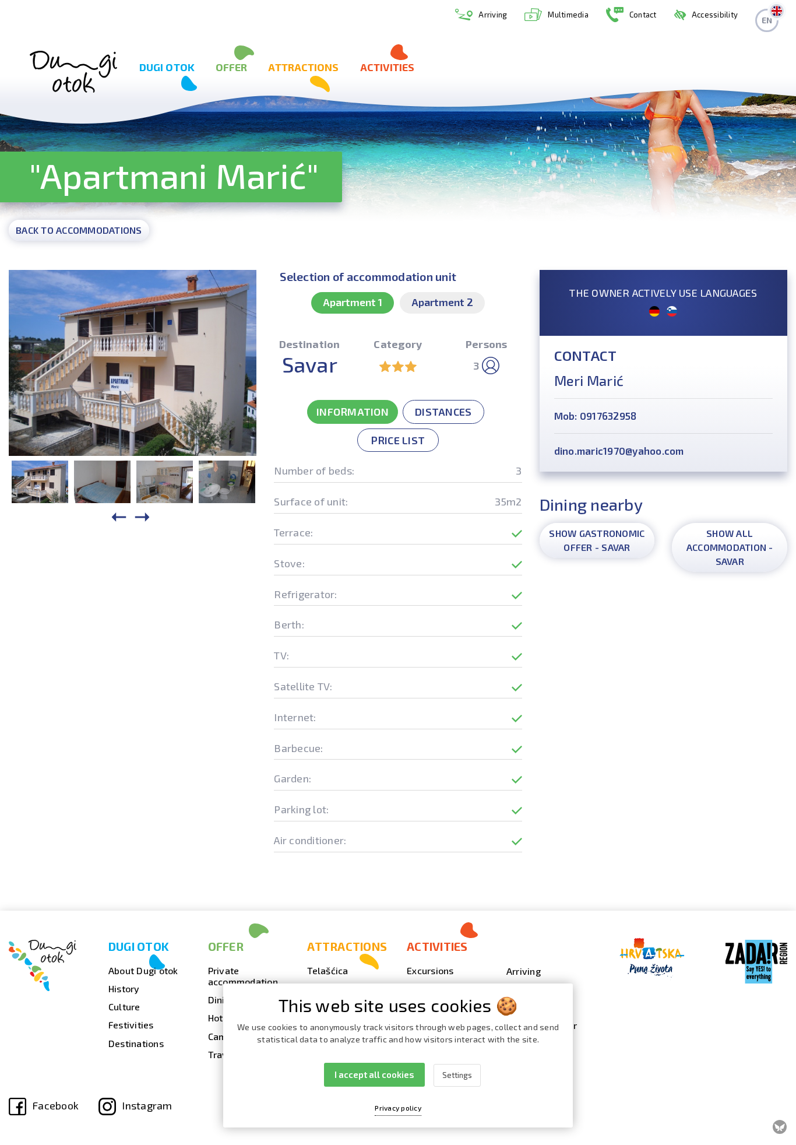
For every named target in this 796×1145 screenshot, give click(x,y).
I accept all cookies (374, 1074)
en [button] (767, 20)
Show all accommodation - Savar (729, 547)
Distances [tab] (443, 411)
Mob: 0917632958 (595, 416)
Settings (457, 1075)
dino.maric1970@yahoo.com (619, 450)
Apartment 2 (442, 302)
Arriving (492, 14)
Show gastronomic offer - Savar (596, 540)
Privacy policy (398, 1108)
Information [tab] (352, 411)
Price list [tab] (398, 440)
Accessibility (715, 14)
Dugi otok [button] (167, 67)
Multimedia (568, 14)
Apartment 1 (352, 302)
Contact (643, 14)
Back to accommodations (79, 230)
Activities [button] (387, 67)
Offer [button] (232, 67)
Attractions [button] (303, 67)
